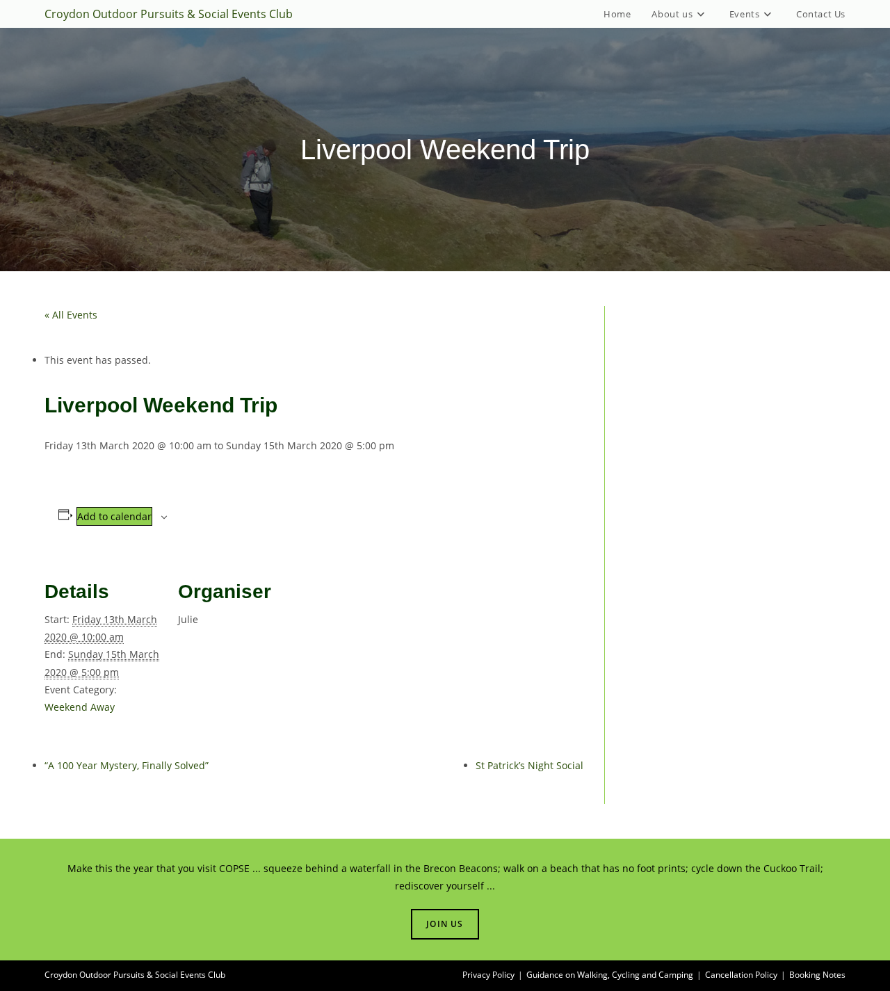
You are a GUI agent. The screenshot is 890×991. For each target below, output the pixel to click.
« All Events (70, 314)
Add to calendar (114, 516)
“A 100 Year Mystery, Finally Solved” (126, 765)
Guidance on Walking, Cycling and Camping (609, 975)
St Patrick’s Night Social (529, 765)
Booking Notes (817, 975)
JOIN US (444, 924)
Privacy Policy (488, 975)
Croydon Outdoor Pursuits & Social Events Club (168, 14)
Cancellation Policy (741, 975)
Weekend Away (79, 707)
